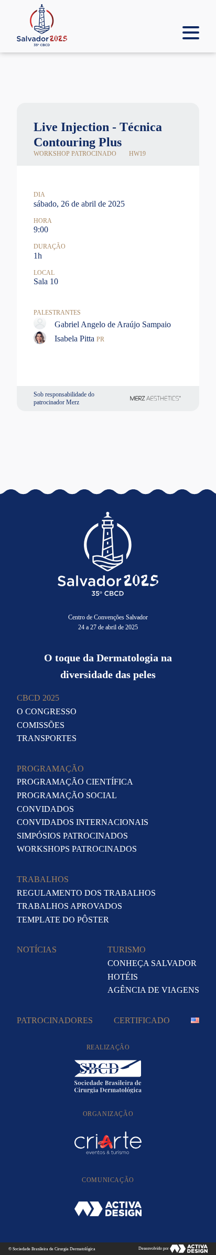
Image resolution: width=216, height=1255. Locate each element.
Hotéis (122, 976)
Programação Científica (75, 781)
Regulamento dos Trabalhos (86, 892)
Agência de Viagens (153, 989)
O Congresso (47, 711)
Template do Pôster (63, 919)
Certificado (142, 1020)
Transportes (47, 738)
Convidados (45, 809)
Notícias (37, 949)
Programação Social (67, 795)
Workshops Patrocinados (77, 848)
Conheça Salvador (152, 963)
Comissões (40, 725)
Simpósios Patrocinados (72, 835)
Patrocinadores (55, 1020)
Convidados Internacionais (82, 822)
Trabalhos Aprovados (69, 906)
